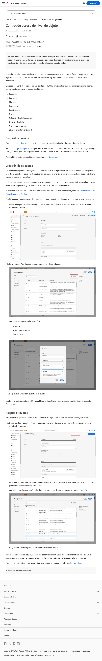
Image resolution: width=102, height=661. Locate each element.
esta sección (52, 157)
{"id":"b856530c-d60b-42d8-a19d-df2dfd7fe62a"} (27, 42)
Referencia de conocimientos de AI (20, 570)
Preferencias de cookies (79, 651)
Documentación (12, 19)
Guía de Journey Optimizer (51, 19)
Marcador (11, 36)
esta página (85, 490)
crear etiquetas (21, 143)
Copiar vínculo (23, 36)
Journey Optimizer (29, 19)
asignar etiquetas (22, 148)
